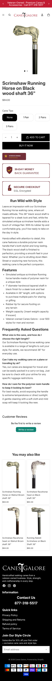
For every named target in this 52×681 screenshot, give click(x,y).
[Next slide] (49, 4)
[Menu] (3, 15)
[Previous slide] (3, 4)
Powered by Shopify (35, 659)
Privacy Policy (10, 615)
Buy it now (26, 145)
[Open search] (9, 15)
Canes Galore (20, 659)
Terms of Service (11, 628)
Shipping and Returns (13, 619)
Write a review (26, 429)
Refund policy (9, 624)
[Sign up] (46, 649)
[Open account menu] (42, 15)
